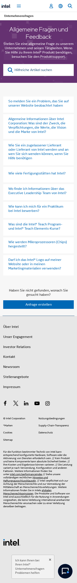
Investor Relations (17, 347)
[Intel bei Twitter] (15, 404)
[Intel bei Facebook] (5, 404)
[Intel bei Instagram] (47, 404)
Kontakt (9, 357)
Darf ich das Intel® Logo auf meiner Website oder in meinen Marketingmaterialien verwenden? (34, 264)
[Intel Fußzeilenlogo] (11, 542)
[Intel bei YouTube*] (37, 404)
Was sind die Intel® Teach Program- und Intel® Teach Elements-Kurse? (35, 226)
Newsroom (11, 367)
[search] (10, 70)
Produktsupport (52, 57)
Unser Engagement (18, 337)
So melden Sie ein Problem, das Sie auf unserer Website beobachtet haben (38, 103)
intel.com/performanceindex (26, 474)
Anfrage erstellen (38, 304)
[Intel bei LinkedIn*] (26, 404)
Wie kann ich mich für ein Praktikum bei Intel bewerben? (35, 208)
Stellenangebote (16, 377)
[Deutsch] (60, 6)
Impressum (11, 387)
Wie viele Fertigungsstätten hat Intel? (37, 173)
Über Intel (11, 327)
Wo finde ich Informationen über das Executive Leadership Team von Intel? (37, 191)
